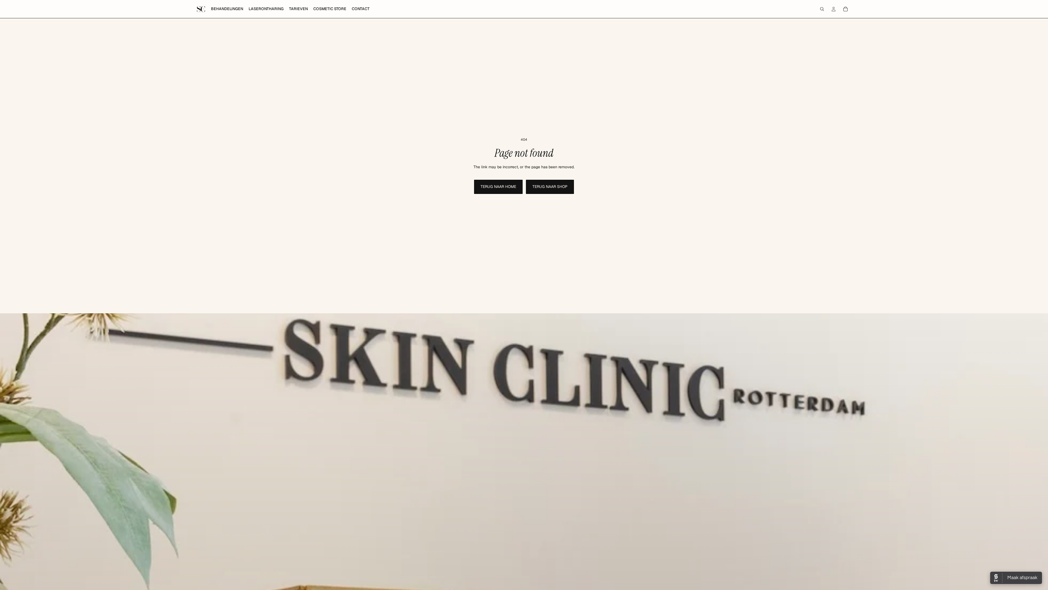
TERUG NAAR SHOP (549, 186)
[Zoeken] (822, 9)
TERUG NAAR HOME (498, 186)
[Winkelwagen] (845, 9)
